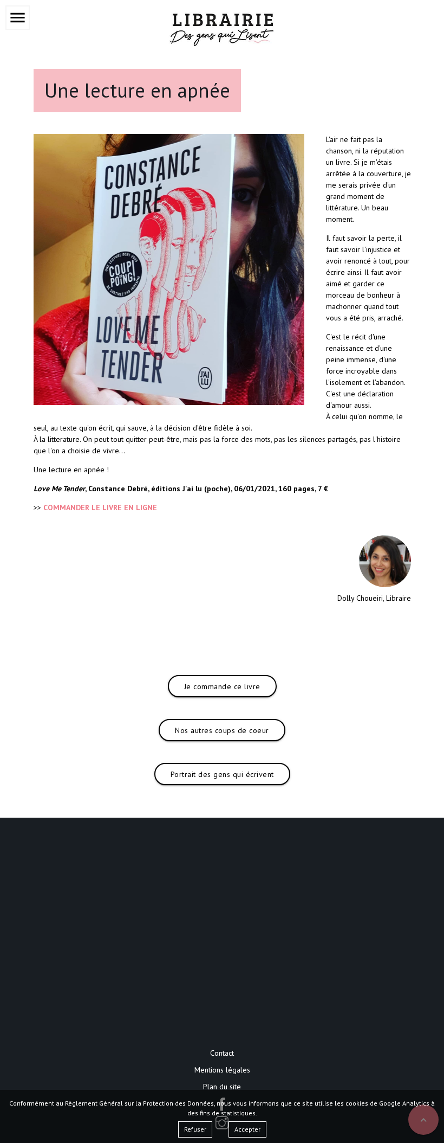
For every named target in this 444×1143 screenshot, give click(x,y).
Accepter (247, 1129)
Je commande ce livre (222, 686)
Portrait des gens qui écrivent (222, 774)
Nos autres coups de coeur (222, 730)
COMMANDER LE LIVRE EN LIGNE (100, 507)
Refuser (195, 1129)
